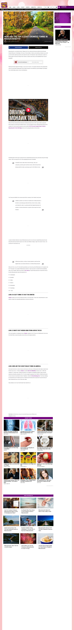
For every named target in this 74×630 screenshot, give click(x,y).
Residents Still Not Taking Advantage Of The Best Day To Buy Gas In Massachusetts (28, 529)
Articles (14, 415)
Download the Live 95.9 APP (29, 9)
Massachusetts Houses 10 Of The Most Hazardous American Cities (45, 529)
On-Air (14, 7)
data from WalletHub (32, 370)
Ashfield (14, 414)
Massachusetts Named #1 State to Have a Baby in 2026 (45, 510)
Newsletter (33, 7)
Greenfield (24, 414)
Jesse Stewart (8, 41)
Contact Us (39, 7)
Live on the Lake (20, 9)
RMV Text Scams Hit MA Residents (62, 21)
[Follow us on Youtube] (56, 7)
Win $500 (6, 9)
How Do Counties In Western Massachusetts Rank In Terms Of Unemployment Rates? (11, 511)
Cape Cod (20, 414)
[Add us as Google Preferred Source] (48, 7)
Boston (17, 414)
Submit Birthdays (39, 9)
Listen (18, 7)
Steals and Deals (13, 9)
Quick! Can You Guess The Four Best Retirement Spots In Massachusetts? (11, 529)
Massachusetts (29, 414)
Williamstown (34, 414)
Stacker (10, 297)
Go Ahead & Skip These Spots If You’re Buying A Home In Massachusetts (28, 511)
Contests (28, 7)
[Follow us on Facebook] (51, 7)
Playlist (22, 7)
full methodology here (35, 375)
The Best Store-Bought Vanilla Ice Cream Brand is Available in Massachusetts (45, 547)
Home (10, 7)
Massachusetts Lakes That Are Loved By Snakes (11, 546)
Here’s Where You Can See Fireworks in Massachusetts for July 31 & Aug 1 (27, 547)
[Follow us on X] (53, 7)
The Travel (27, 270)
